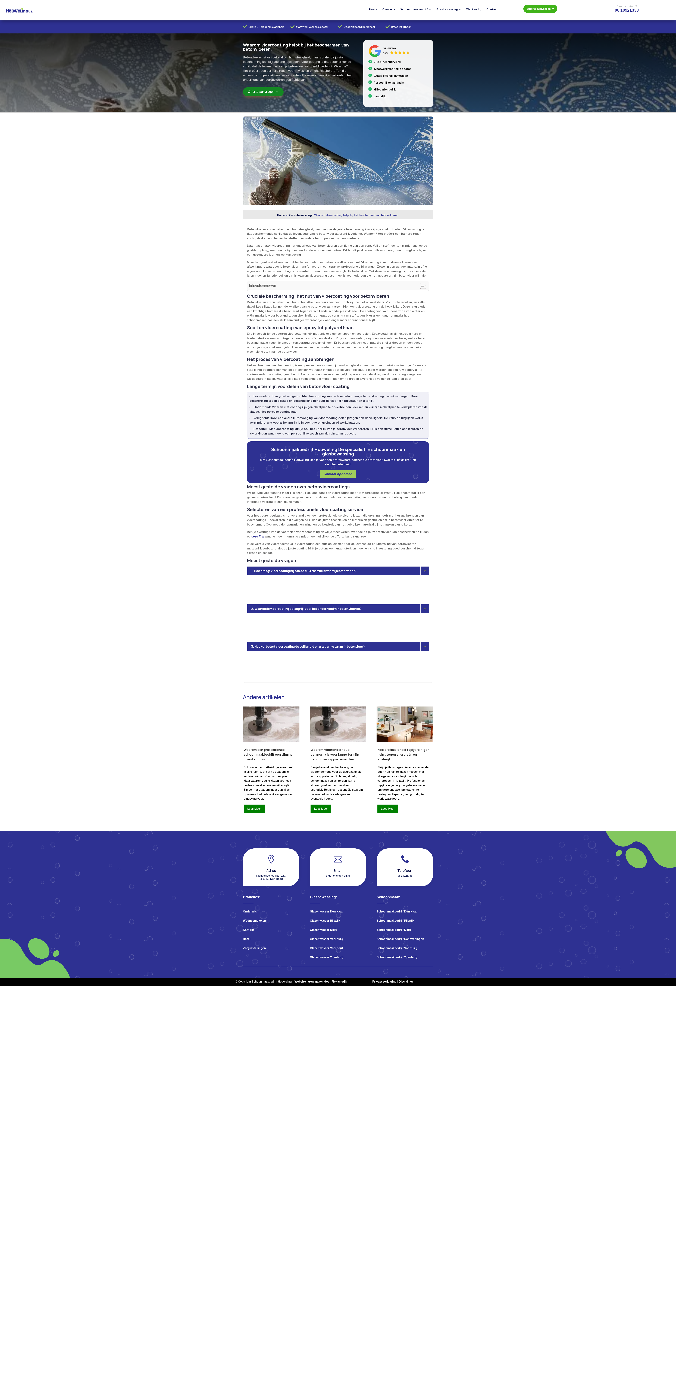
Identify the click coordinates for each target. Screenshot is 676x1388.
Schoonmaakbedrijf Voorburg (397, 948)
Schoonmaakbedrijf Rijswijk (395, 921)
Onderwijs (250, 911)
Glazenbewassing (299, 215)
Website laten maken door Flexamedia (321, 981)
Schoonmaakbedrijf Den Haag (397, 911)
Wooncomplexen (254, 921)
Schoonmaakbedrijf (414, 9)
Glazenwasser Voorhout (326, 948)
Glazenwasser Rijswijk (325, 921)
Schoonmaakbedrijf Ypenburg (397, 957)
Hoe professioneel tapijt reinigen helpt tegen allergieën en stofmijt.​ (403, 754)
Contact (492, 9)
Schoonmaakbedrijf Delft (394, 930)
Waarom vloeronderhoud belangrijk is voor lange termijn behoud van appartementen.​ (335, 754)
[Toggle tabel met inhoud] (421, 286)
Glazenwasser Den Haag (326, 911)
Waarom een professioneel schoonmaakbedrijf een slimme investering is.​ (268, 754)
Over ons (388, 9)
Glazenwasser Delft (323, 930)
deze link (257, 536)
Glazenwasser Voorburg (326, 939)
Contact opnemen (338, 474)
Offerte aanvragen (539, 8)
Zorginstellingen (254, 948)
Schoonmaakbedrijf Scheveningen (400, 939)
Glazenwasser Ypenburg (326, 957)
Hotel (246, 939)
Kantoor (248, 930)
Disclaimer (406, 981)
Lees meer (254, 808)
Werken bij (473, 9)
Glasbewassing (447, 9)
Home (373, 9)
